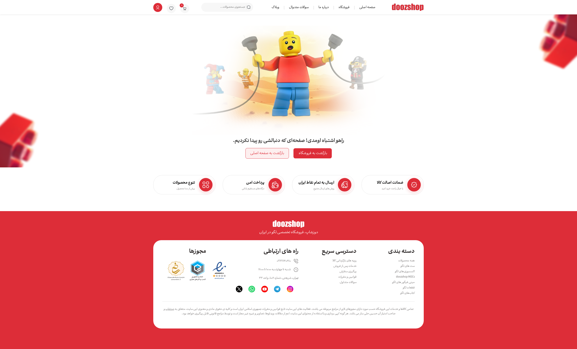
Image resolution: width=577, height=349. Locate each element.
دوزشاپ (169, 309)
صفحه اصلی (367, 7)
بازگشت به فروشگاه (312, 153)
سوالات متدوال (299, 7)
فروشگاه (344, 7)
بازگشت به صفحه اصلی (267, 153)
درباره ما (323, 7)
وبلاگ (275, 7)
